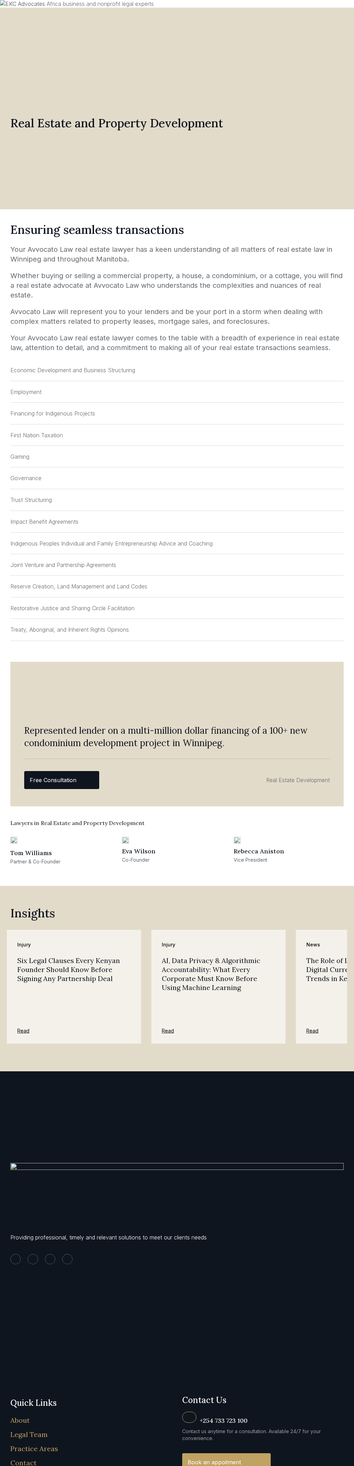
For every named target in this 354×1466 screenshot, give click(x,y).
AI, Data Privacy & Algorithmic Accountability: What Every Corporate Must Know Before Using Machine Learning (211, 974)
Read (23, 1031)
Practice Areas (34, 1448)
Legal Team (29, 1434)
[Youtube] (67, 1259)
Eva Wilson (139, 851)
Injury (24, 944)
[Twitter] (33, 1259)
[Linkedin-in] (15, 1259)
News (313, 944)
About (20, 1420)
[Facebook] (50, 1259)
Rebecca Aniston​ (259, 851)
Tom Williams (31, 853)
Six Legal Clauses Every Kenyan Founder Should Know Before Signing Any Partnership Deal (68, 969)
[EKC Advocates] (23, 3)
